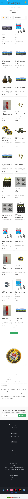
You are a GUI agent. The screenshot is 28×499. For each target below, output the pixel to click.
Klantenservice (14, 459)
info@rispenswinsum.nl (15, 436)
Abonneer (22, 415)
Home (10, 10)
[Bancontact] (24, 490)
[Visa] (12, 492)
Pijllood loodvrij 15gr (20, 164)
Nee (11, 497)
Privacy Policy (14, 454)
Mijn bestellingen (14, 477)
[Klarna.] (11, 490)
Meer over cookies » (17, 497)
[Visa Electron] (16, 492)
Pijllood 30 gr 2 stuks (7, 292)
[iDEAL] (7, 490)
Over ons (14, 450)
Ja (8, 497)
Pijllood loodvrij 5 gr (20, 113)
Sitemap (14, 461)
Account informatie (14, 475)
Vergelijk (14, 481)
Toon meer (13, 333)
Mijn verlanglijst (14, 479)
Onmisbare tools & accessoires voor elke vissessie (14, 469)
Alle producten (14, 484)
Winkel (14, 465)
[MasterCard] (19, 490)
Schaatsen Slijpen (14, 463)
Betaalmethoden (14, 457)
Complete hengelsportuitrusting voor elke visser (14, 467)
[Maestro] (15, 490)
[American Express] (3, 490)
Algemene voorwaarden (14, 452)
